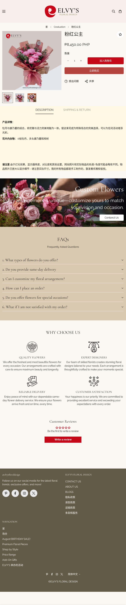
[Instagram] (24, 493)
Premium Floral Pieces (15, 544)
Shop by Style (10, 549)
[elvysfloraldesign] (63, 11)
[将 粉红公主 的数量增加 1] (81, 60)
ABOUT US (71, 486)
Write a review (63, 439)
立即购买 (94, 70)
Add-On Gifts (9, 559)
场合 (4, 533)
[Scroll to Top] (120, 588)
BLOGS (69, 492)
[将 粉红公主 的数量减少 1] (68, 60)
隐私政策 (70, 497)
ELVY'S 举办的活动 (12, 565)
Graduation (59, 27)
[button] (120, 11)
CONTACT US (73, 481)
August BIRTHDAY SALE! (16, 539)
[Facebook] (15, 493)
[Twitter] (33, 493)
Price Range (9, 554)
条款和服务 (71, 512)
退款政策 (70, 502)
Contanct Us (112, 217)
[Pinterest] (6, 493)
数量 (67, 53)
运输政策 (70, 507)
